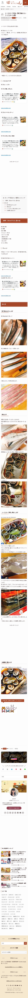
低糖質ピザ (16, 916)
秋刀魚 (25, 17)
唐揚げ (10, 918)
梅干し (9, 921)
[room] (15, 813)
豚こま (21, 921)
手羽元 (21, 918)
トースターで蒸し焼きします (14, 208)
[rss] (21, 985)
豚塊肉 (17, 923)
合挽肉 (4, 918)
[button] (3, 769)
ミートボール (5, 914)
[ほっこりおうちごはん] (14, 2)
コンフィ (20, 17)
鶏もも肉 (5, 928)
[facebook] (5, 813)
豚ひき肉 (4, 923)
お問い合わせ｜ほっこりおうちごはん (14, 989)
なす (17, 897)
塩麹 (16, 918)
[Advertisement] (14, 177)
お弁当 (11, 894)
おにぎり (4, 894)
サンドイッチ (11, 906)
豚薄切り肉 (5, 926)
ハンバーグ (11, 911)
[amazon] (23, 813)
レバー (13, 914)
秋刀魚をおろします (11, 204)
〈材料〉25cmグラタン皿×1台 (12, 200)
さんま (14, 17)
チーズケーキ (12, 909)
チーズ (4, 909)
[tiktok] (13, 813)
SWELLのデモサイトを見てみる (14, 981)
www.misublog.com (6, 108)
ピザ (18, 911)
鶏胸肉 (11, 928)
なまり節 (4, 899)
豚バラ (11, 923)
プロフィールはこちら (14, 808)
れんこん (11, 899)
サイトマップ (9, 988)
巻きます (9, 206)
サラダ (4, 906)
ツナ (19, 909)
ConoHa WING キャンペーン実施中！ (14, 967)
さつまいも (11, 897)
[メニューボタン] (25, 2)
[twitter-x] (8, 813)
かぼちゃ (18, 894)
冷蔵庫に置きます (11, 210)
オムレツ (4, 901)
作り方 (6, 203)
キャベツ (18, 901)
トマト (4, 911)
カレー (11, 901)
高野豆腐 (18, 926)
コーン (21, 904)
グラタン (14, 904)
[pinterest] (18, 813)
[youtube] (20, 813)
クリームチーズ (6, 904)
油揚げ (15, 921)
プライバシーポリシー (17, 988)
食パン (12, 926)
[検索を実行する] (25, 776)
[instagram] (10, 813)
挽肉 (3, 921)
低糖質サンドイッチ (7, 916)
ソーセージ (20, 906)
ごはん (4, 897)
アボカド (19, 899)
